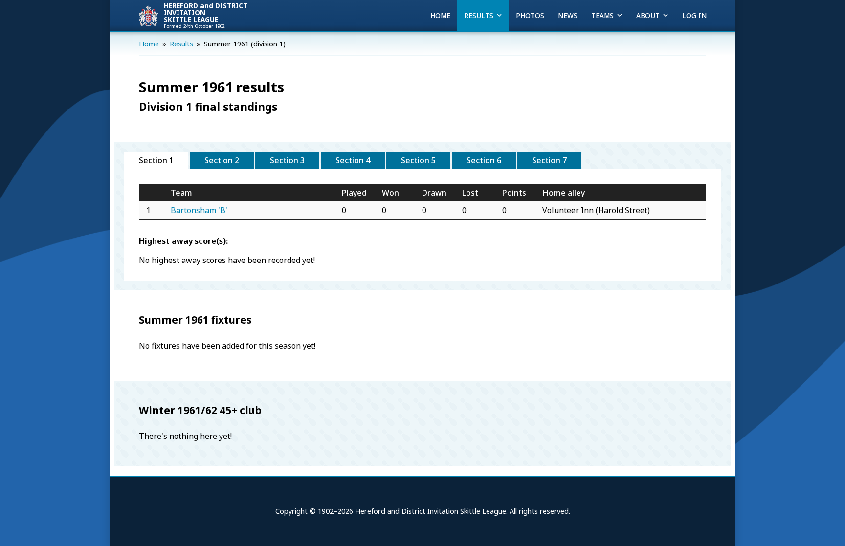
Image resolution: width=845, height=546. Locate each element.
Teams (602, 15)
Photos (530, 15)
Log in (694, 15)
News (568, 15)
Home (440, 15)
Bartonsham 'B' (199, 210)
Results (478, 15)
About (648, 15)
